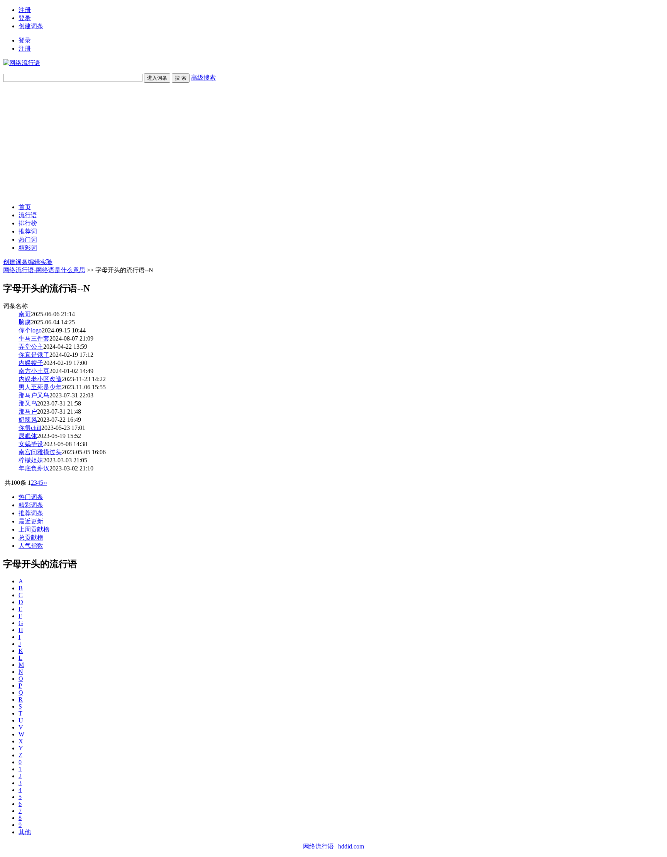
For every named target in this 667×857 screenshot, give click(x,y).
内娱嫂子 (31, 362)
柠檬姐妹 (31, 460)
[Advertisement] (333, 143)
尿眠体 (28, 436)
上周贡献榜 (34, 529)
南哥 (25, 314)
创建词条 (31, 26)
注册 (25, 10)
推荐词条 (31, 513)
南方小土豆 (34, 371)
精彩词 (28, 247)
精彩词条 (31, 505)
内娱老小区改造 (40, 379)
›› (45, 482)
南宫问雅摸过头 (40, 452)
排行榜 (28, 223)
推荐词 (28, 231)
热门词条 (31, 497)
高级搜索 (203, 77)
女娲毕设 (31, 444)
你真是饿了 (34, 354)
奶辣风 (28, 419)
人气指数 (31, 545)
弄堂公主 (31, 346)
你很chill (30, 427)
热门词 (28, 239)
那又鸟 (28, 403)
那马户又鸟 (34, 395)
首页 (25, 207)
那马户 (28, 411)
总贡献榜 (31, 537)
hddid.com (351, 846)
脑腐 (25, 322)
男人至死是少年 (40, 387)
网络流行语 (318, 846)
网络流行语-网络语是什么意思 (44, 270)
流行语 (28, 215)
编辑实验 (40, 262)
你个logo (30, 330)
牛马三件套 (34, 338)
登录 (25, 18)
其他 (25, 832)
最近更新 (31, 521)
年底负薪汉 (34, 468)
